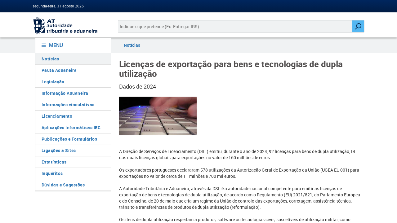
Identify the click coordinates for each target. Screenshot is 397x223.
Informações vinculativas (68, 104)
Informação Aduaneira (65, 93)
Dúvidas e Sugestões (63, 185)
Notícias (50, 59)
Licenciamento (57, 116)
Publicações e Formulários (69, 139)
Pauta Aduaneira (59, 70)
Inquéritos (52, 173)
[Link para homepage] (71, 25)
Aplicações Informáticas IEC (71, 127)
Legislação (53, 82)
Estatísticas (54, 162)
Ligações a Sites (59, 150)
